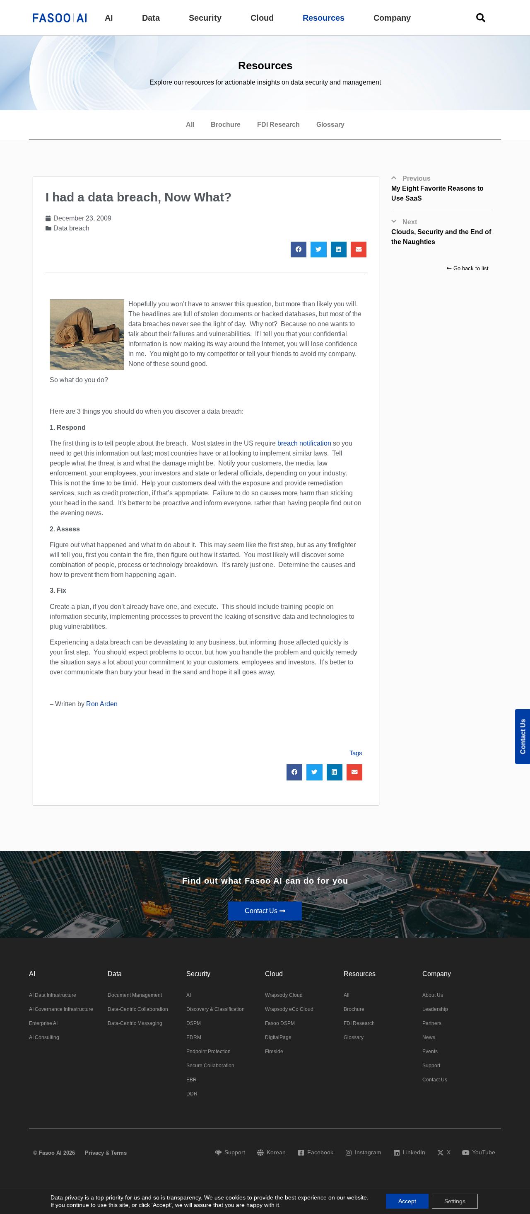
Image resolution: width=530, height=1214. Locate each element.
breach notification (304, 443)
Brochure (226, 124)
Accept (407, 1201)
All (190, 124)
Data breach (71, 228)
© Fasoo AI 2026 (54, 1153)
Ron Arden (102, 704)
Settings (454, 1201)
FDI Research (278, 124)
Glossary (330, 124)
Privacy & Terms (106, 1153)
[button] (109, 18)
